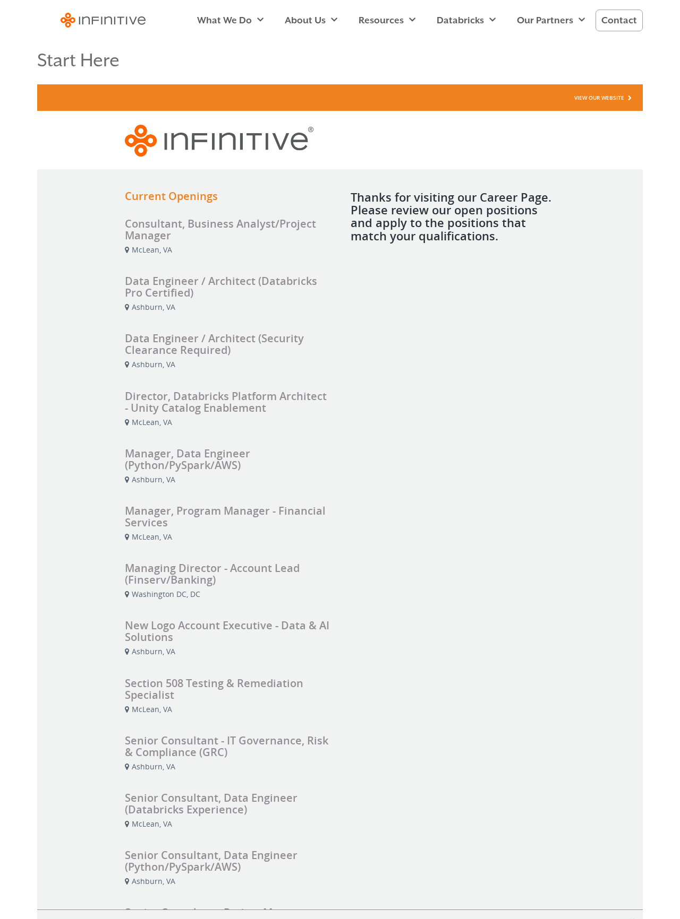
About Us (305, 20)
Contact (619, 20)
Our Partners (545, 20)
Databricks (460, 20)
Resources (381, 20)
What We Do (224, 20)
